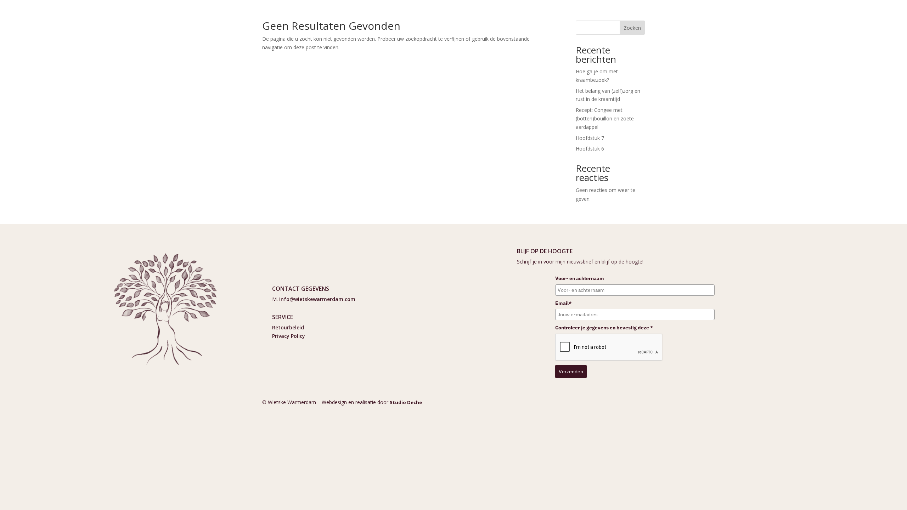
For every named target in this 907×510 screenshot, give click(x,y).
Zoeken (632, 27)
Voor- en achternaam (579, 278)
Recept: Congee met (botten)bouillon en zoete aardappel (605, 118)
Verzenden (571, 371)
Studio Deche (406, 402)
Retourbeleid (288, 327)
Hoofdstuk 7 (590, 138)
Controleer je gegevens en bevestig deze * (604, 327)
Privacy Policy (288, 336)
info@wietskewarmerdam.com (317, 299)
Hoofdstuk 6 (590, 148)
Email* (563, 303)
